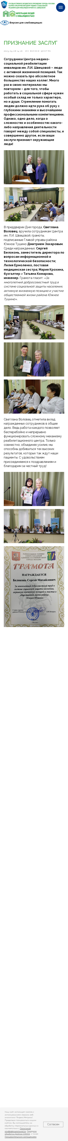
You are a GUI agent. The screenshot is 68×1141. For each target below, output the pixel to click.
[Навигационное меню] (61, 7)
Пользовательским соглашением (20, 1137)
